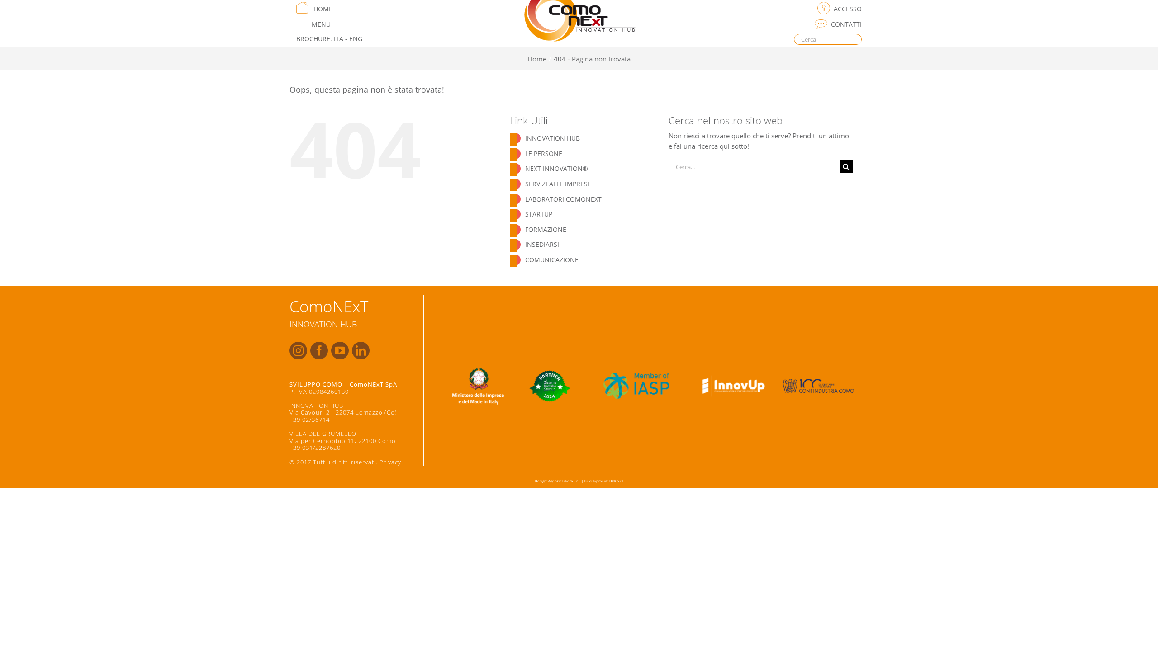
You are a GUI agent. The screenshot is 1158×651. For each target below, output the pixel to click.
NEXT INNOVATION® (556, 168)
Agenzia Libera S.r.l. (564, 480)
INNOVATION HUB (552, 138)
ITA (338, 38)
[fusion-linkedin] (361, 350)
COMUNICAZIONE (552, 259)
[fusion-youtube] (340, 350)
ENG (355, 38)
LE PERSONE (543, 153)
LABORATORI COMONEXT (563, 199)
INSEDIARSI (542, 244)
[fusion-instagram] (298, 350)
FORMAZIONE (545, 229)
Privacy (390, 462)
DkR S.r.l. (616, 480)
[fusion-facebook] (319, 350)
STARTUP (538, 214)
